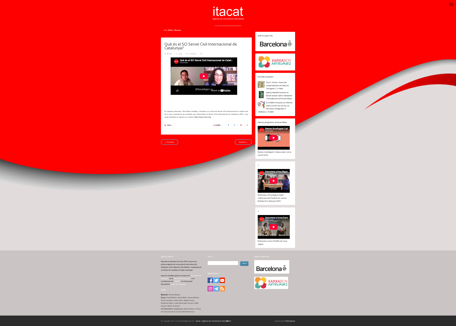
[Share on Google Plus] (247, 125)
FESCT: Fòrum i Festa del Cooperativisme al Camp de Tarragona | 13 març (277, 85)
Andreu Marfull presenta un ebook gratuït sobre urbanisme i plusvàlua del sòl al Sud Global (279, 95)
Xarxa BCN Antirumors (182, 278)
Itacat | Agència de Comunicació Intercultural (213, 321)
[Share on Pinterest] (241, 125)
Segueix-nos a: (214, 273)
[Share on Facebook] (228, 125)
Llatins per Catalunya (178, 284)
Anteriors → (243, 142)
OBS (170, 53)
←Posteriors (169, 142)
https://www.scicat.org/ (202, 117)
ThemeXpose (290, 321)
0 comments (192, 53)
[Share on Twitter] (234, 125)
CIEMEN (177, 281)
